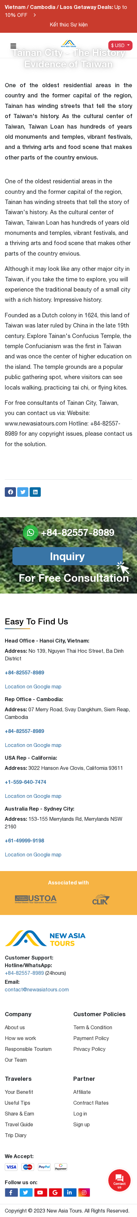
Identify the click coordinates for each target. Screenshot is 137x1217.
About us (15, 1027)
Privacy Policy (89, 1049)
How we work (20, 1038)
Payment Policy (91, 1038)
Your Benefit (19, 1092)
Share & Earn (19, 1113)
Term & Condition (92, 1027)
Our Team (16, 1060)
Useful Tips (17, 1103)
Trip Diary (15, 1135)
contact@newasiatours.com (37, 989)
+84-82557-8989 (24, 973)
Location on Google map (33, 686)
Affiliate (82, 1092)
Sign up (81, 1124)
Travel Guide (19, 1124)
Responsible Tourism (28, 1049)
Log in (80, 1113)
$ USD (118, 45)
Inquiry (67, 556)
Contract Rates (91, 1103)
